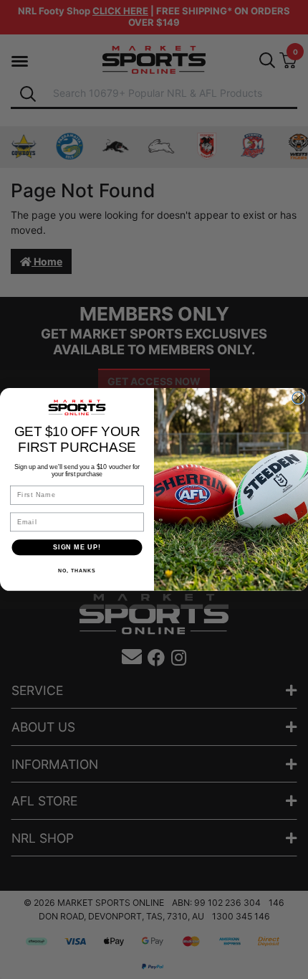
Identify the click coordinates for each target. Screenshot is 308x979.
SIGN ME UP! (77, 547)
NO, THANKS (76, 571)
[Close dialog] (298, 398)
